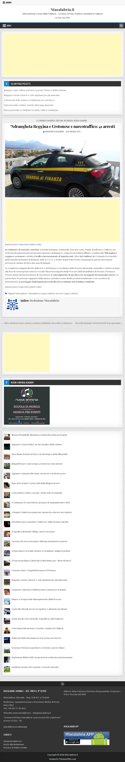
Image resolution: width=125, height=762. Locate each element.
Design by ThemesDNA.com (62, 759)
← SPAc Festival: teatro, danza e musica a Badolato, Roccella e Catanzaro (37, 323)
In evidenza (68, 120)
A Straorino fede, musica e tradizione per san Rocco (29, 100)
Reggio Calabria (80, 120)
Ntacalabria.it (62, 9)
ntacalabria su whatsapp (15, 727)
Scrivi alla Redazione (14, 744)
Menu (9, 2)
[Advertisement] (62, 54)
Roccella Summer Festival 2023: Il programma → (99, 323)
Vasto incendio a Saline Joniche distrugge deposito (29, 105)
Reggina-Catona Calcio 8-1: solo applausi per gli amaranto (32, 95)
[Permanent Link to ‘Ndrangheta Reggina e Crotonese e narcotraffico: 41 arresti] (62, 165)
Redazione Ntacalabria (54, 131)
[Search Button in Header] (121, 25)
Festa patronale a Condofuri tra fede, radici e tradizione (31, 110)
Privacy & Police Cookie (15, 747)
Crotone (59, 120)
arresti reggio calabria (67, 293)
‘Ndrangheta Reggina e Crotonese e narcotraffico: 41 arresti (62, 126)
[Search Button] (62, 684)
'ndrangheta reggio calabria (41, 293)
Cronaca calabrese (47, 120)
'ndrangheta (21, 293)
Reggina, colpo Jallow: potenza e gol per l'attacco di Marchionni (35, 90)
